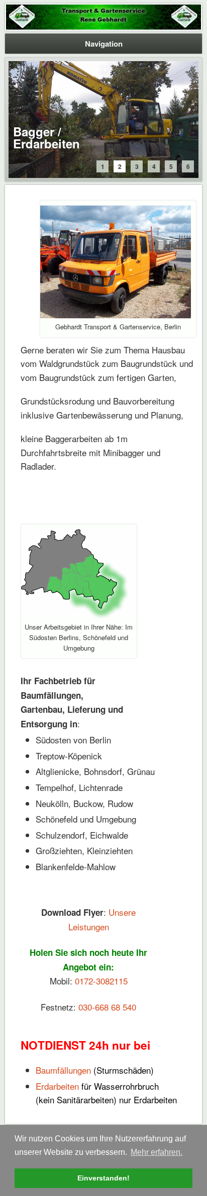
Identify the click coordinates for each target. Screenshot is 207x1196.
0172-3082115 (101, 980)
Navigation (104, 43)
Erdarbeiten (57, 1086)
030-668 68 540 (107, 1007)
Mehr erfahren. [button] (156, 1152)
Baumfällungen (63, 1070)
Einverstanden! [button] (103, 1178)
